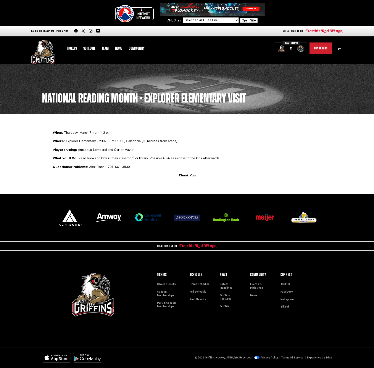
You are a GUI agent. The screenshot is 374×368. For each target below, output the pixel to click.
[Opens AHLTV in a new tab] (212, 9)
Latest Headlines (226, 286)
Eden (329, 357)
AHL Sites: (174, 20)
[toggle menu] (340, 48)
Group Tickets (166, 284)
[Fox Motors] (187, 218)
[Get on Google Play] (87, 358)
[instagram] (90, 31)
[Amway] (109, 217)
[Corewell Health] (148, 217)
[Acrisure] (70, 217)
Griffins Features (225, 297)
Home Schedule (200, 284)
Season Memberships (165, 293)
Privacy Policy (270, 357)
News (118, 48)
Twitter (285, 284)
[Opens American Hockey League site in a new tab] (134, 13)
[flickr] (98, 31)
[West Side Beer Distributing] (304, 217)
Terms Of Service (292, 357)
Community (137, 48)
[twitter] (83, 31)
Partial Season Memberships (166, 304)
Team (105, 48)
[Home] (43, 52)
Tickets (72, 48)
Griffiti (224, 306)
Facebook (286, 291)
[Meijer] (265, 217)
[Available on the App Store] (56, 358)
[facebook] (76, 31)
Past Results (198, 299)
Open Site (249, 20)
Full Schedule (198, 291)
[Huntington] (226, 217)
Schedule (89, 48)
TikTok (285, 306)
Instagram (287, 299)
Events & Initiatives (256, 286)
